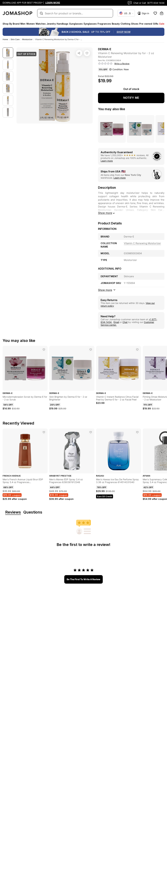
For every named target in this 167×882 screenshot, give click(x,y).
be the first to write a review (83, 579)
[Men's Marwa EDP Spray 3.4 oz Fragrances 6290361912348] (90, 432)
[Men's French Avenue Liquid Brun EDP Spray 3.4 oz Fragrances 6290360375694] (43, 432)
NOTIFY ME (131, 97)
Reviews (13, 512)
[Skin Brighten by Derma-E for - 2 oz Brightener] (90, 349)
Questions (32, 512)
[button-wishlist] (155, 13)
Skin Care (15, 39)
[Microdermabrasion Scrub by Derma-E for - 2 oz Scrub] (43, 349)
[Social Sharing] (79, 53)
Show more (105, 212)
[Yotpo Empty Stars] (105, 63)
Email (116, 322)
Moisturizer (27, 39)
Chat (125, 322)
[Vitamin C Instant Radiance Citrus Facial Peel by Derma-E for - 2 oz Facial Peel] (137, 349)
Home (5, 39)
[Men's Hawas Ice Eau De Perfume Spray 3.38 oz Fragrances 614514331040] (137, 432)
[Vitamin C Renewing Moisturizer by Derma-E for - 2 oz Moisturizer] (87, 53)
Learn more (107, 160)
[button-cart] (162, 13)
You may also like (111, 109)
